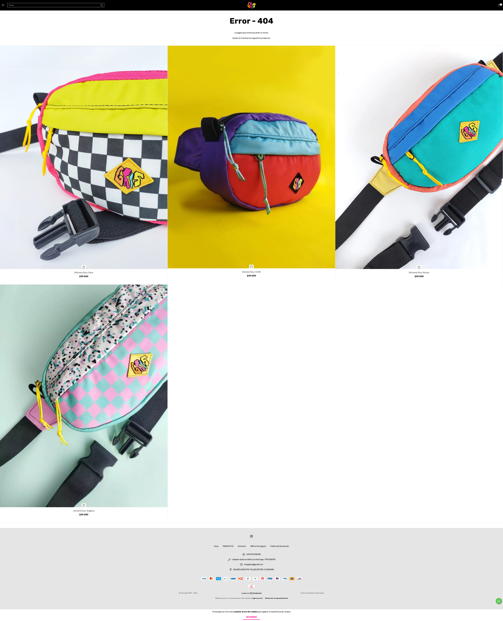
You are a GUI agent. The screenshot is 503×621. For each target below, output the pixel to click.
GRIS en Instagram (258, 546)
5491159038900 (253, 554)
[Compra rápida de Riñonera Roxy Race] (84, 267)
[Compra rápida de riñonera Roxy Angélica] (84, 505)
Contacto (242, 546)
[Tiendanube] (251, 594)
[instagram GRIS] (251, 536)
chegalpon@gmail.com (253, 565)
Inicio (216, 546)
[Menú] (4, 5)
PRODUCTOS (228, 546)
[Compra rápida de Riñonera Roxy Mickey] (419, 267)
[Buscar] (102, 5)
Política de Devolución (279, 546)
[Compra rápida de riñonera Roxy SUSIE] (251, 266)
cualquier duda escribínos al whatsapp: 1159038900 (253, 559)
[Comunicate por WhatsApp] (499, 601)
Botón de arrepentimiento (276, 598)
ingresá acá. (257, 598)
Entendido (251, 617)
